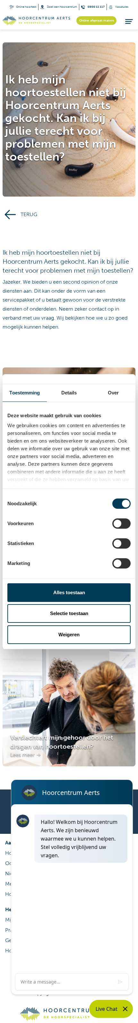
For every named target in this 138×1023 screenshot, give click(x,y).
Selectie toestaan (69, 613)
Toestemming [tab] (24, 392)
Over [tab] (113, 392)
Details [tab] (69, 392)
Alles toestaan (69, 592)
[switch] (121, 523)
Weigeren (69, 634)
